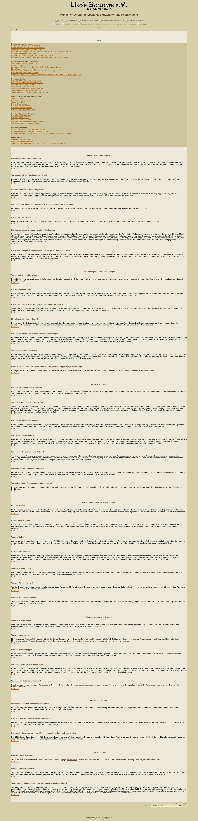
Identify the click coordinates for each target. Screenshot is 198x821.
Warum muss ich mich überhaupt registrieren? (28, 48)
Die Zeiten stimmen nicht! (20, 65)
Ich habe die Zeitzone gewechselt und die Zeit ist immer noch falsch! (36, 67)
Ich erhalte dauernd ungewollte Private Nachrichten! (30, 131)
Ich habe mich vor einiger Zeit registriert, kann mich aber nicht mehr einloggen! (40, 57)
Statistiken (75, 24)
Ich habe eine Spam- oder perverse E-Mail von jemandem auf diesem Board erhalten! (42, 133)
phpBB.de (106, 819)
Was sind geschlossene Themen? (23, 110)
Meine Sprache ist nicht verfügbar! (23, 69)
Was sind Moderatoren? (20, 118)
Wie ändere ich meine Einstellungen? (25, 63)
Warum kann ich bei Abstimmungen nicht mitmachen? (31, 92)
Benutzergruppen (118, 20)
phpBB (95, 817)
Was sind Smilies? (18, 102)
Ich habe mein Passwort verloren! (23, 53)
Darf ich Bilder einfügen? (20, 104)
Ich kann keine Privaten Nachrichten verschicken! (29, 130)
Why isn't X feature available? (22, 141)
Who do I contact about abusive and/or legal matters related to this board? (38, 143)
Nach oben (15, 168)
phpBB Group (72, 760)
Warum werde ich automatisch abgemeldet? (27, 50)
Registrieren (139, 20)
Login (145, 24)
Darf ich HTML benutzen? (20, 100)
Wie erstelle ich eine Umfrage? (22, 86)
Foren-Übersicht (16, 30)
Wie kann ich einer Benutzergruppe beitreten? (28, 121)
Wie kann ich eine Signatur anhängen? (25, 85)
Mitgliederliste (94, 20)
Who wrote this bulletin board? (22, 139)
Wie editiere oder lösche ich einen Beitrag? (27, 83)
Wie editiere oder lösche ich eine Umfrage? (27, 88)
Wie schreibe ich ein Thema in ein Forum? (26, 81)
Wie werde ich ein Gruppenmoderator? (25, 123)
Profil (59, 24)
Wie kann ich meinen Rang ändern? (24, 73)
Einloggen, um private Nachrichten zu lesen (122, 24)
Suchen (74, 20)
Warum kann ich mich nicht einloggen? (25, 46)
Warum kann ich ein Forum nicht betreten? (26, 90)
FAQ (62, 20)
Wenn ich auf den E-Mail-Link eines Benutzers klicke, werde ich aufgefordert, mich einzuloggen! (46, 75)
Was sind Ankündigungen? (21, 106)
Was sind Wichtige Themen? (21, 108)
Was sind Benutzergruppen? (21, 120)
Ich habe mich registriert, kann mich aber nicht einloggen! (32, 55)
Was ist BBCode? (17, 98)
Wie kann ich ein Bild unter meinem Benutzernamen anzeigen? (34, 71)
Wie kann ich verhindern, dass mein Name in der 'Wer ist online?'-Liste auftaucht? (41, 51)
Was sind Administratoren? (21, 116)
